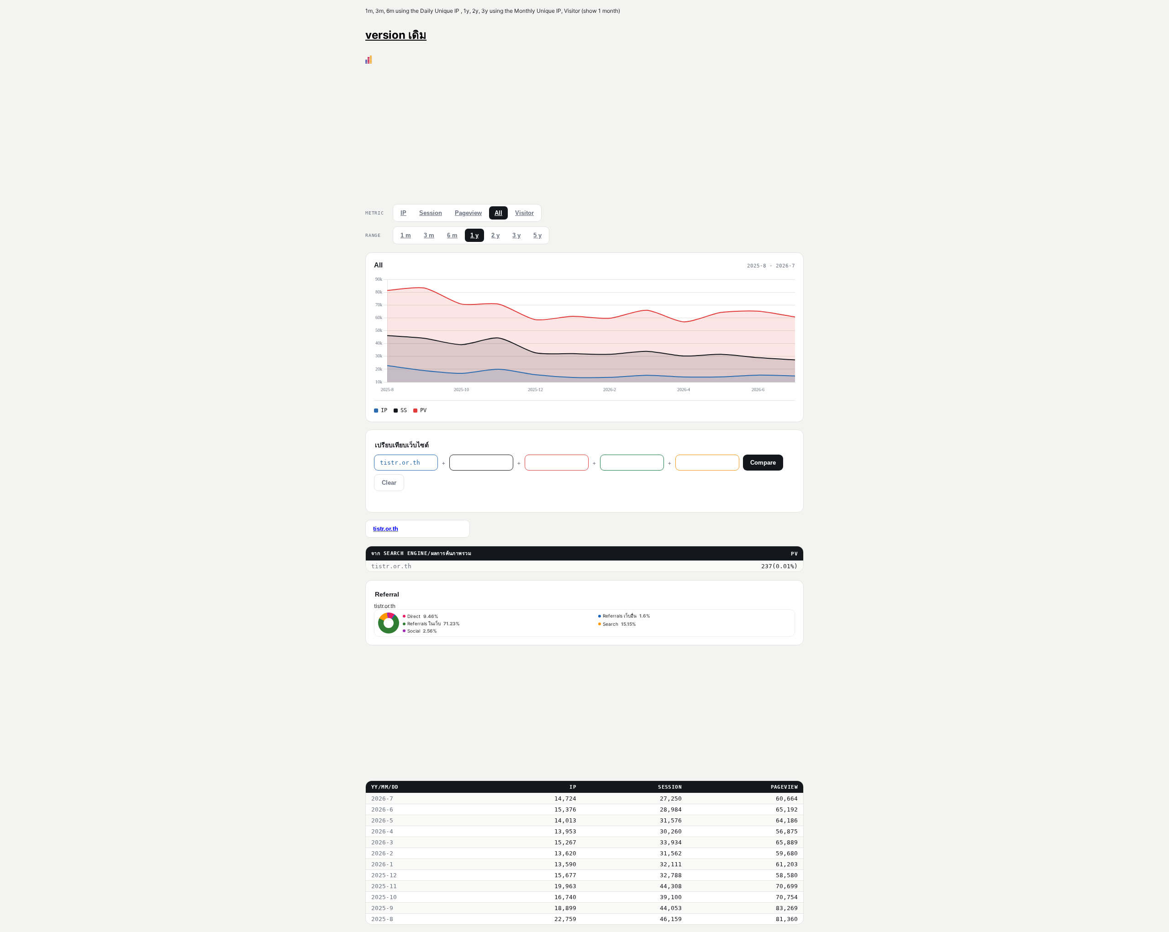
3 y (516, 235)
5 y (537, 235)
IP (403, 212)
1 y (474, 235)
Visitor (524, 212)
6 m (452, 235)
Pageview (468, 212)
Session (430, 212)
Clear (389, 482)
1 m (405, 235)
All (498, 212)
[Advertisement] (584, 132)
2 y (495, 235)
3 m (429, 235)
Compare (763, 462)
